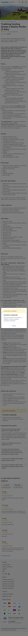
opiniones (14, 31)
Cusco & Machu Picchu (10, 21)
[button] (22, 2)
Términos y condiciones (8, 586)
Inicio (2, 21)
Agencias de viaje (6, 596)
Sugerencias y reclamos (8, 584)
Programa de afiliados (7, 594)
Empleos (4, 569)
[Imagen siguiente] (25, 12)
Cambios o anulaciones (8, 581)
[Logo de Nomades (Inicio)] (5, 2)
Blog (3, 571)
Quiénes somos (6, 564)
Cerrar (14, 326)
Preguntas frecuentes (7, 579)
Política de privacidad (7, 588)
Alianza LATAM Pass (7, 566)
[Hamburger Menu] (25, 2)
